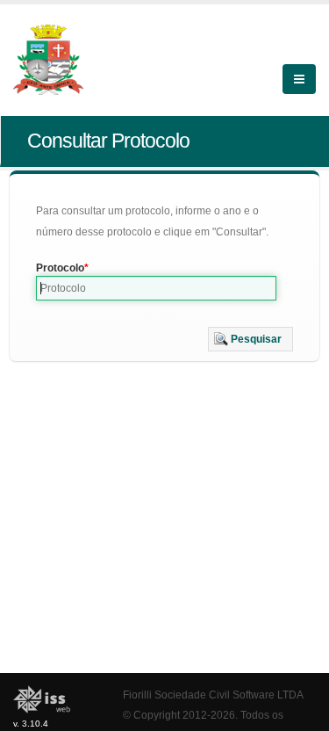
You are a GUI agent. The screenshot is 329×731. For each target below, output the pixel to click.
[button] (250, 339)
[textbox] (156, 288)
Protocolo (60, 268)
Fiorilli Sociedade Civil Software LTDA (213, 694)
